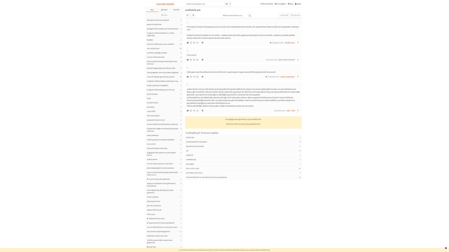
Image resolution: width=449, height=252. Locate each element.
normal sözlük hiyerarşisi (155, 57)
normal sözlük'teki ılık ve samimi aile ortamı (162, 227)
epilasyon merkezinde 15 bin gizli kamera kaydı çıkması (161, 184)
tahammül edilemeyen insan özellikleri (160, 44)
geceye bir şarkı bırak (154, 24)
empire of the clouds (154, 210)
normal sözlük (165, 4)
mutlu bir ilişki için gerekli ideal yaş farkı (160, 77)
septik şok (189, 155)
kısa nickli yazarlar (153, 116)
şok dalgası (190, 164)
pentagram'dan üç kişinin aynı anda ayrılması (162, 29)
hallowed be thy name (157, 218)
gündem (164, 9)
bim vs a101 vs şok (192, 168)
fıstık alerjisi (191, 55)
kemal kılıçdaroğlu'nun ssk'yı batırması (160, 168)
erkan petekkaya (153, 135)
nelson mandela (152, 197)
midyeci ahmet (152, 159)
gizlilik (252, 250)
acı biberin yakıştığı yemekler (157, 53)
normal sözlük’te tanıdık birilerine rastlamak (162, 124)
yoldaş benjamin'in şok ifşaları (196, 142)
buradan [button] (242, 124)
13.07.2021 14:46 (271, 60)
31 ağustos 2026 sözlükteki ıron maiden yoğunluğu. (160, 34)
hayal (149, 98)
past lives (152, 247)
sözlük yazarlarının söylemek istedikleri (160, 140)
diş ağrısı (150, 40)
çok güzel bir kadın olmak (156, 120)
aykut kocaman (152, 94)
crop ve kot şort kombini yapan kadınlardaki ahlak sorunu (162, 173)
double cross (290, 42)
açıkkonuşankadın (287, 76)
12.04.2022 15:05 (279, 111)
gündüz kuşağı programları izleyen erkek (161, 68)
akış (152, 9)
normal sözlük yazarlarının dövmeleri (160, 164)
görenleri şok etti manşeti (195, 146)
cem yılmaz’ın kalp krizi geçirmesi (158, 231)
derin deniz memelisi (287, 59)
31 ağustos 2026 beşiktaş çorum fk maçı (160, 90)
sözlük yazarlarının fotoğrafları (157, 85)
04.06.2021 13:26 (277, 43)
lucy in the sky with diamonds (159, 179)
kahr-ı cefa (291, 110)
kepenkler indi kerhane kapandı (158, 20)
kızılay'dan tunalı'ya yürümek (157, 236)
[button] (267, 4)
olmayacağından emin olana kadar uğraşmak (162, 72)
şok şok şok (190, 137)
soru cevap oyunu (153, 48)
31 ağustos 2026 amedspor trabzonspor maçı (162, 81)
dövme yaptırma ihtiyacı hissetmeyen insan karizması (162, 62)
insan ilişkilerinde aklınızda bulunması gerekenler (160, 191)
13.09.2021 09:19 (273, 77)
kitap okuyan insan (153, 201)
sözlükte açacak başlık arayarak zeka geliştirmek (159, 241)
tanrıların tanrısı (152, 103)
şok (187, 151)
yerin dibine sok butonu (194, 173)
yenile (165, 15)
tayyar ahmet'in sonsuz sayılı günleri (161, 223)
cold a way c (151, 214)
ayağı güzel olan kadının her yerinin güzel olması (161, 154)
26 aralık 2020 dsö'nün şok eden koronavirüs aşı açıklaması (206, 177)
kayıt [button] (249, 119)
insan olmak (151, 144)
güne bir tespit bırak (154, 206)
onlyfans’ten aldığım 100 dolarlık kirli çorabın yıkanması (162, 130)
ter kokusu (150, 107)
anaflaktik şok (191, 159)
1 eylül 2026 (151, 111)
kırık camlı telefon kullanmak (157, 148)
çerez (247, 250)
